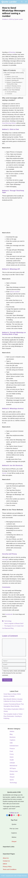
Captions (12, 740)
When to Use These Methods (12, 90)
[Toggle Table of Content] (22, 70)
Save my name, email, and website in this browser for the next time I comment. (13, 673)
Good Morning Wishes (9, 123)
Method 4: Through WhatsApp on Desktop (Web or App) (14, 83)
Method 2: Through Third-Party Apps (15, 78)
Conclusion (9, 93)
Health (12, 760)
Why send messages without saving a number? (13, 73)
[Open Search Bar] (22, 1)
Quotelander (9, 614)
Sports (12, 779)
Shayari (12, 777)
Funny (12, 754)
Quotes (4, 473)
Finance (12, 748)
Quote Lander (9, 1)
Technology (7, 621)
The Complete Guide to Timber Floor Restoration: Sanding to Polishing (13, 716)
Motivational (13, 765)
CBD (11, 743)
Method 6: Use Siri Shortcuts (13, 87)
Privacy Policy (7, 866)
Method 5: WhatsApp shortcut (14, 86)
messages (5, 559)
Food (11, 751)
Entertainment (14, 745)
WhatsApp (12, 52)
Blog (11, 734)
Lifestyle (12, 762)
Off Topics (13, 768)
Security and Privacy (12, 91)
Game (11, 757)
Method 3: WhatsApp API (13, 80)
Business (12, 737)
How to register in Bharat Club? (13, 623)
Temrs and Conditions (9, 869)
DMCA (5, 864)
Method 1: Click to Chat (12, 76)
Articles (12, 731)
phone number (14, 291)
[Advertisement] (14, 37)
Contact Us (6, 861)
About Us (6, 858)
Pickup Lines (14, 771)
